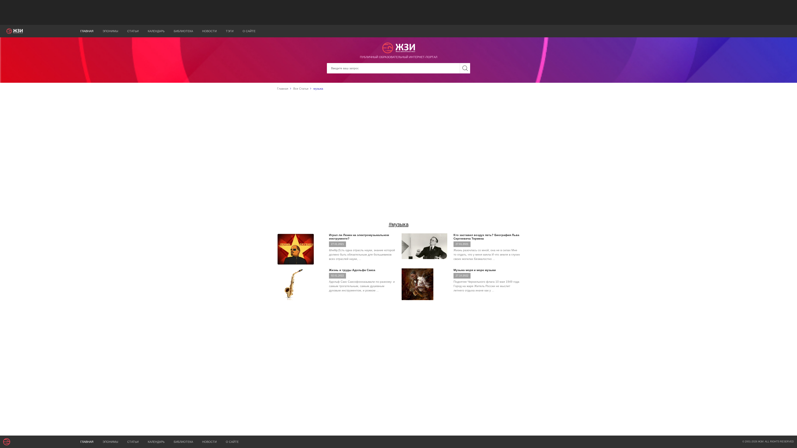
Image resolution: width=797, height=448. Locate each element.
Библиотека (183, 31)
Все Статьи (300, 88)
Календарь (156, 31)
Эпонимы (110, 31)
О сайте (249, 31)
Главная (86, 31)
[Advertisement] (398, 12)
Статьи (133, 31)
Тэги (229, 31)
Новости (209, 31)
